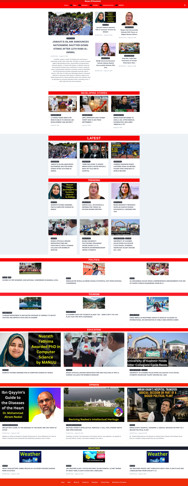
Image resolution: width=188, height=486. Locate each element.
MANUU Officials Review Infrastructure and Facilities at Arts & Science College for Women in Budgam (62, 245)
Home (62, 482)
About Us (76, 482)
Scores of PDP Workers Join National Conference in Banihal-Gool (30, 280)
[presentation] (70, 23)
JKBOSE (121, 5)
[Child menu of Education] (91, 5)
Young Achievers (129, 55)
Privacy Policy (105, 482)
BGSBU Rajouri (129, 27)
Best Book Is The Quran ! (119, 482)
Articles (132, 425)
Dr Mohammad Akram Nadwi (10, 425)
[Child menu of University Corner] (116, 5)
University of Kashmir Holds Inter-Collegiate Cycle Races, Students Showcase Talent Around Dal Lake (124, 245)
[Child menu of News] (79, 5)
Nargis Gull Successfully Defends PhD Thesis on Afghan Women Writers (129, 32)
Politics (5, 277)
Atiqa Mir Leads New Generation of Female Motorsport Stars (129, 61)
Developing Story (56, 115)
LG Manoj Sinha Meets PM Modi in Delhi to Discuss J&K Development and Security (62, 120)
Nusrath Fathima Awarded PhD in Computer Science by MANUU (106, 30)
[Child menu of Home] (71, 5)
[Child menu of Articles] (101, 5)
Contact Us (85, 482)
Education (105, 24)
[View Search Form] (184, 5)
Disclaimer (95, 482)
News (9, 277)
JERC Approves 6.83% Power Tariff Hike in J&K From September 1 (93, 120)
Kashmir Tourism (7, 312)
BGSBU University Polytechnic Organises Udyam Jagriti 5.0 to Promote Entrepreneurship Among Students (93, 245)
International (70, 38)
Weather (5, 465)
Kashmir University (119, 238)
